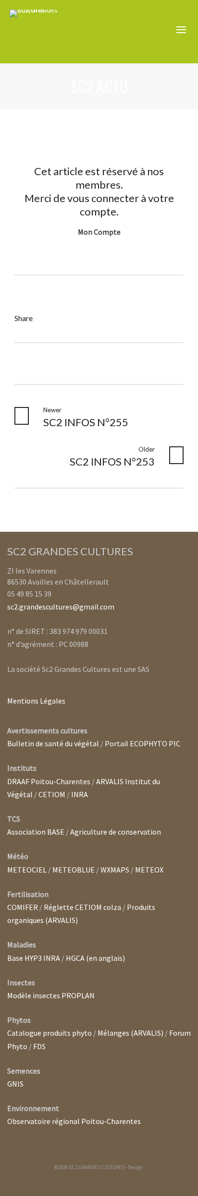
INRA (79, 794)
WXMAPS (114, 869)
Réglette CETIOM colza (82, 907)
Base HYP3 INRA (33, 958)
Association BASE (35, 832)
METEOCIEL (27, 869)
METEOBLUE (73, 869)
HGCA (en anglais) (95, 958)
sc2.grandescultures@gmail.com (60, 606)
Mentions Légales (36, 701)
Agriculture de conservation (115, 832)
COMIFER (22, 907)
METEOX (149, 869)
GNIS (15, 1083)
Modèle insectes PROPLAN (51, 995)
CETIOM (51, 794)
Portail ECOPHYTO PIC (142, 743)
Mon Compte (99, 232)
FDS (39, 1046)
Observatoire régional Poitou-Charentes (74, 1121)
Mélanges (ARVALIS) (130, 1033)
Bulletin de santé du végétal (53, 743)
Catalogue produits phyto (49, 1033)
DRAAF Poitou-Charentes (48, 781)
